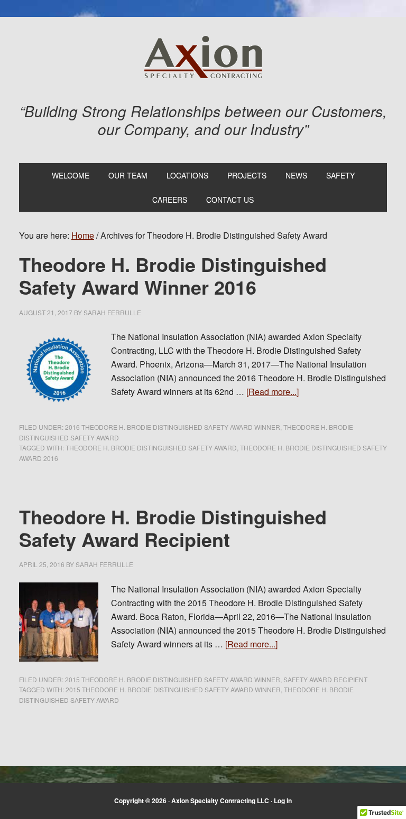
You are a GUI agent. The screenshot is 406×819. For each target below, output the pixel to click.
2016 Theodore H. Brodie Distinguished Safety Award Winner (172, 426)
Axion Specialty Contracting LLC (203, 57)
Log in (283, 800)
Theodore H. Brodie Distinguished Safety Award (151, 447)
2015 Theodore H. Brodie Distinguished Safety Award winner (172, 679)
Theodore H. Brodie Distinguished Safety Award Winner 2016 (173, 275)
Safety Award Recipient (325, 679)
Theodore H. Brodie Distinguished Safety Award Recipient (173, 528)
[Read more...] (272, 391)
